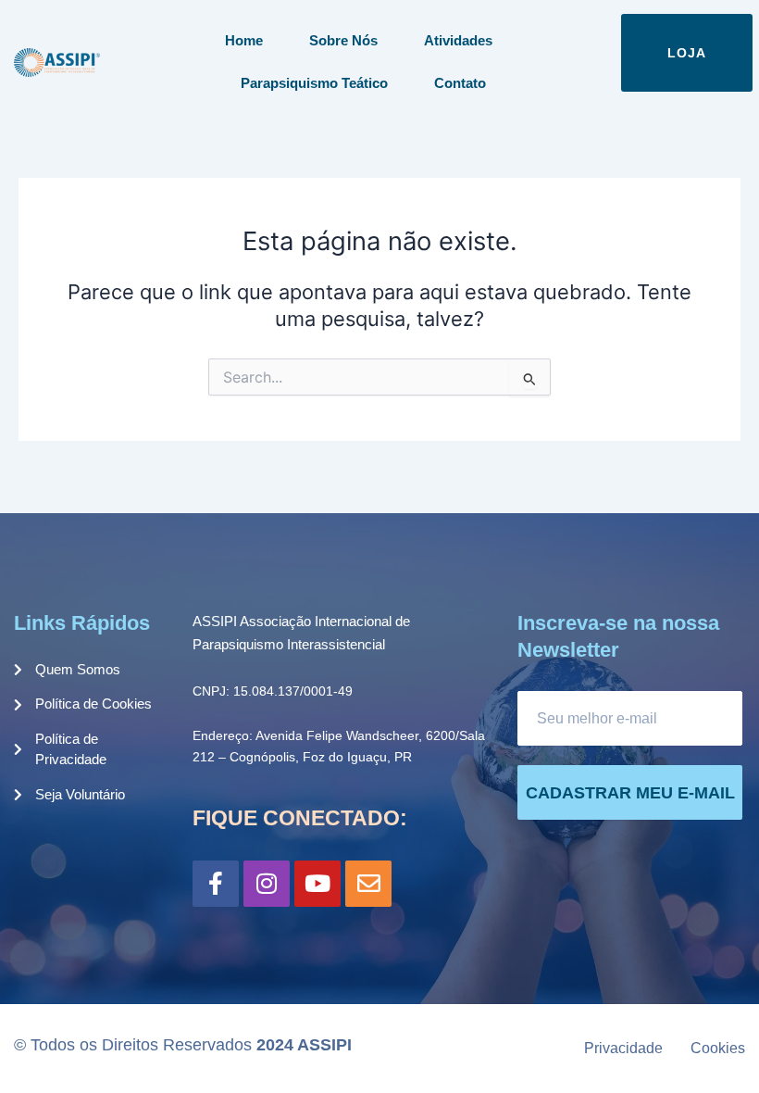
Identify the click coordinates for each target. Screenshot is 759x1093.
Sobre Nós (343, 40)
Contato (460, 83)
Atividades (458, 40)
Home (244, 40)
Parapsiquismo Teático (314, 83)
